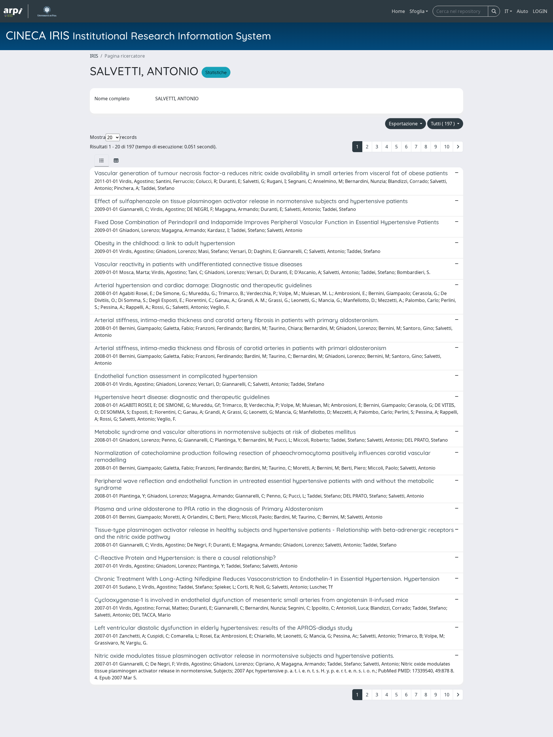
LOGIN (540, 11)
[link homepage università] (47, 11)
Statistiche (216, 72)
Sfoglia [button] (417, 11)
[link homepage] (15, 11)
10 (446, 146)
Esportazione (404, 123)
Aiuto (522, 11)
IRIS (94, 56)
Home (398, 11)
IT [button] (507, 11)
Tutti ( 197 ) (443, 123)
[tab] (101, 160)
